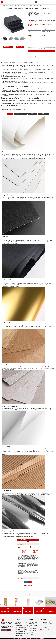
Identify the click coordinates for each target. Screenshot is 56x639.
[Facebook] (25, 582)
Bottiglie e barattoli (18, 635)
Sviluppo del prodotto (33, 628)
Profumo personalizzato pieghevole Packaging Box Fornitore (50, 610)
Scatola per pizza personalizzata (21, 629)
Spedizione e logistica (33, 630)
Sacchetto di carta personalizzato (21, 631)
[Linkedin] (27, 582)
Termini (42, 638)
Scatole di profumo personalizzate (21, 625)
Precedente (1, 38)
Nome (29, 27)
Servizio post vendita (33, 632)
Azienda (43, 27)
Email (29, 31)
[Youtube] (31, 582)
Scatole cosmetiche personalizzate (21, 633)
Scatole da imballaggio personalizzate (33, 623)
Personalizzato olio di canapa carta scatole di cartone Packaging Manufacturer (5, 610)
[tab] (10, 114)
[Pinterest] (29, 582)
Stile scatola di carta (6, 5)
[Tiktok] (6, 630)
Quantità (30, 35)
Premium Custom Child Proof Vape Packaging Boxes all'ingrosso (39, 610)
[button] (36, 2)
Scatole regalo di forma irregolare (14, 5)
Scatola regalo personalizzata (20, 627)
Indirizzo (43, 35)
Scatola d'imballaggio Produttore (33, 626)
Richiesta (30, 38)
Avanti (25, 38)
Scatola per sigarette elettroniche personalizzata (21, 623)
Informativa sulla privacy (35, 638)
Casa (1, 5)
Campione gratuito (32, 634)
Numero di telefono (46, 31)
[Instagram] (8, 630)
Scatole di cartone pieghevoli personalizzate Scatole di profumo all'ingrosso (16, 610)
